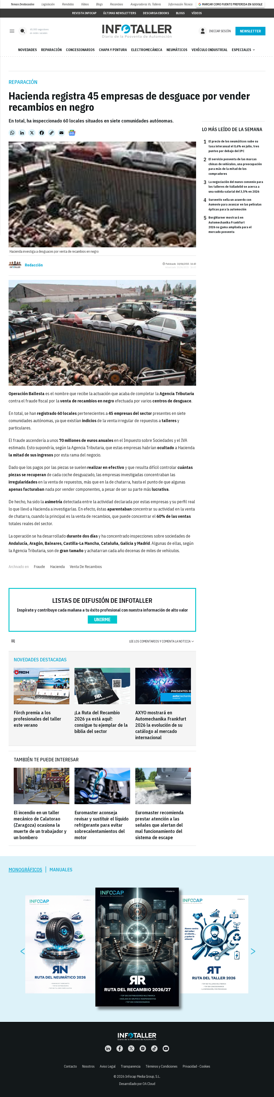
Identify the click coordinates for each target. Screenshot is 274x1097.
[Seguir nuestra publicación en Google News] (72, 132)
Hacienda (57, 566)
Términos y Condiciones (161, 1066)
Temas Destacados (22, 4)
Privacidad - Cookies (196, 1066)
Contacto (70, 1066)
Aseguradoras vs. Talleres (146, 4)
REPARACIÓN (51, 50)
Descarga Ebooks (156, 13)
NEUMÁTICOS (177, 50)
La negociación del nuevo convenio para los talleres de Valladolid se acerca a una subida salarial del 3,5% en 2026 (233, 186)
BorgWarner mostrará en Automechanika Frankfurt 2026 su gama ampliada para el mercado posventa (228, 224)
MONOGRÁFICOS (25, 869)
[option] (137, 947)
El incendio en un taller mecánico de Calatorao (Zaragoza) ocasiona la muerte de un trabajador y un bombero (40, 824)
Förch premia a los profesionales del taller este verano (37, 718)
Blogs (99, 4)
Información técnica (180, 4)
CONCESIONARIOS (80, 50)
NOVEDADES (27, 50)
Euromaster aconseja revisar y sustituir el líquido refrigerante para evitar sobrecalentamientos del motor (101, 824)
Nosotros (88, 1066)
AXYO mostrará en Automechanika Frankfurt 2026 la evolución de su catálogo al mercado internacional (160, 724)
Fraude (39, 566)
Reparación (23, 82)
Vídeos (85, 4)
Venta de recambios (86, 566)
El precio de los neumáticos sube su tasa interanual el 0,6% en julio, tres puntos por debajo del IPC (231, 146)
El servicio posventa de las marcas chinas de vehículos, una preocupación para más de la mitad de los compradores (233, 166)
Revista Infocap (84, 13)
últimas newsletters (119, 13)
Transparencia (130, 1066)
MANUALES (60, 869)
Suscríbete (251, 31)
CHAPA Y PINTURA (113, 50)
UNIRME (102, 619)
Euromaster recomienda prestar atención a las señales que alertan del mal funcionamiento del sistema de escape (159, 824)
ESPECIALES (244, 50)
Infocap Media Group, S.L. (142, 1076)
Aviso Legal (108, 1066)
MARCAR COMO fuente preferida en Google (232, 4)
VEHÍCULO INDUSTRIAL (210, 50)
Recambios (116, 4)
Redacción (34, 265)
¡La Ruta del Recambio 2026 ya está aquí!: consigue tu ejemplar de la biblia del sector (101, 721)
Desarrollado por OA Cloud (137, 1084)
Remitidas (68, 4)
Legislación (48, 4)
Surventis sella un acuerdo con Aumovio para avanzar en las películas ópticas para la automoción (233, 204)
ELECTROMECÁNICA (146, 50)
